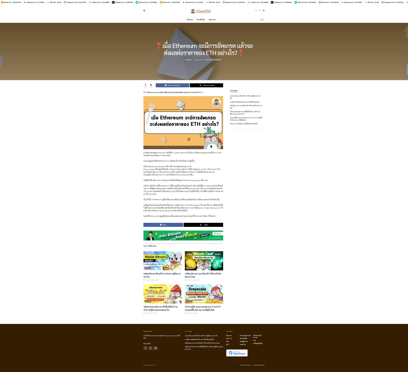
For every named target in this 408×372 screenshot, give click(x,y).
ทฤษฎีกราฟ (244, 341)
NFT (227, 344)
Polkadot (120, 2)
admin (189, 60)
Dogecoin (72, 2)
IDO (227, 341)
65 (158, 280)
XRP (53, 2)
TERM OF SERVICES (259, 365)
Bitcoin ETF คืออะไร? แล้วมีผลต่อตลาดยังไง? (244, 124)
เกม (254, 340)
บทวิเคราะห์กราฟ (257, 336)
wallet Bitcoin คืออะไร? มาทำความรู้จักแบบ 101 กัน (201, 336)
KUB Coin (144, 2)
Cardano (96, 2)
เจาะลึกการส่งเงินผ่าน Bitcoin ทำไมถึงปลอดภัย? (244, 102)
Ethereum (31, 2)
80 (197, 313)
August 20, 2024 (149, 280)
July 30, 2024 (148, 313)
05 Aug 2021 (199, 60)
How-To (229, 338)
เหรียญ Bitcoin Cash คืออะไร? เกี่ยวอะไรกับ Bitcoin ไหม (202, 343)
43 (156, 313)
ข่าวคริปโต (200, 19)
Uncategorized (245, 335)
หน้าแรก (189, 19)
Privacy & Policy (245, 365)
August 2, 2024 (191, 280)
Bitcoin (147, 268)
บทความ (211, 19)
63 (199, 280)
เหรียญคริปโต (216, 60)
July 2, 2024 (190, 313)
